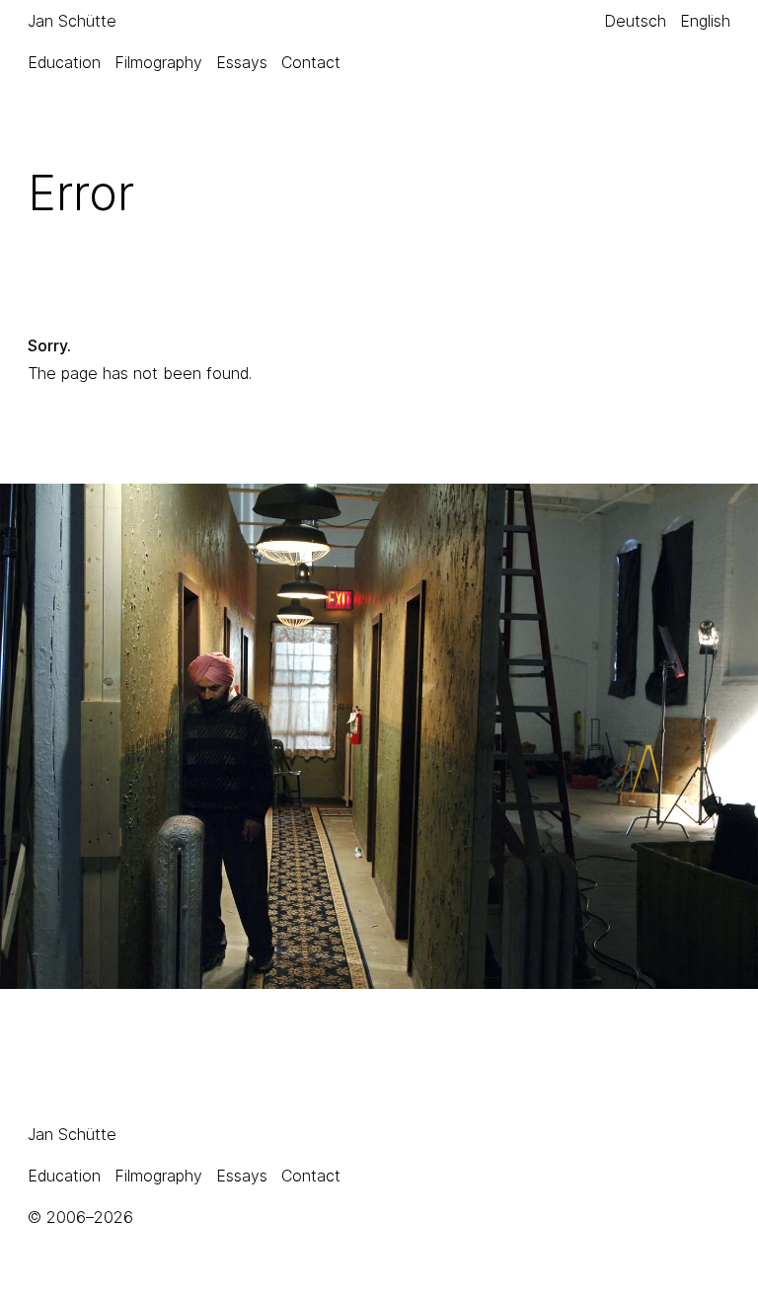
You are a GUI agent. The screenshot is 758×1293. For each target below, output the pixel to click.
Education (64, 62)
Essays (241, 62)
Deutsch (635, 21)
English (705, 21)
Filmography (158, 62)
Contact (311, 62)
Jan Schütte (72, 21)
